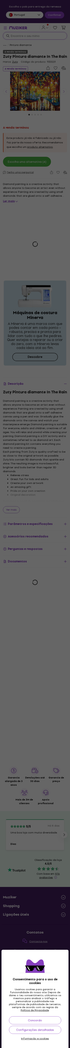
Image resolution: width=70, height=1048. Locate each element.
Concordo (35, 1020)
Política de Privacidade (35, 1010)
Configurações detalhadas (35, 1029)
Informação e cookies (35, 1039)
